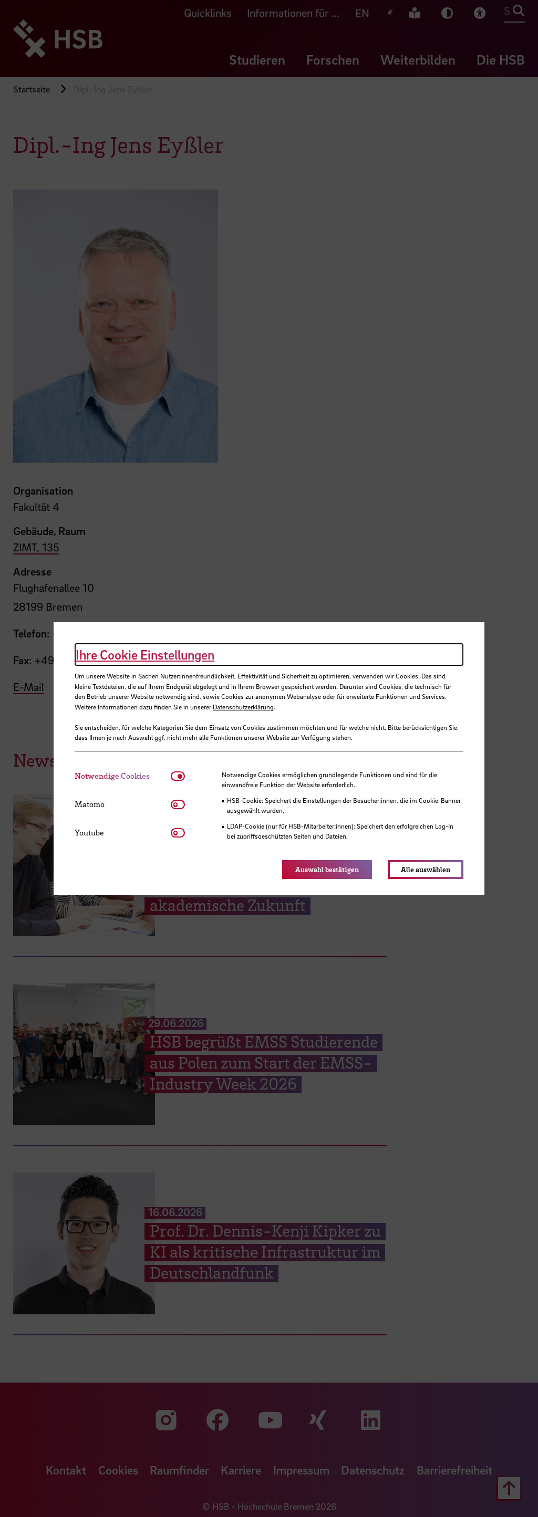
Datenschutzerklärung (243, 707)
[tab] (123, 776)
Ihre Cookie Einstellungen (145, 654)
